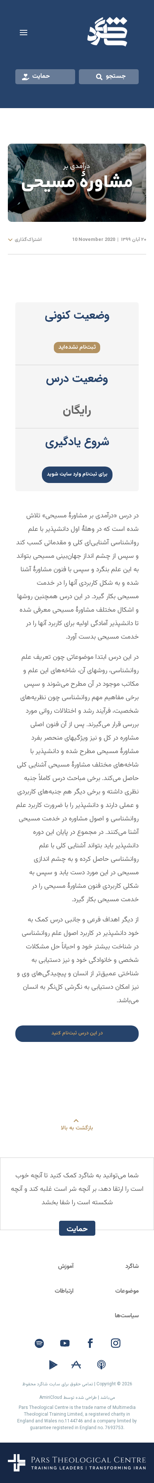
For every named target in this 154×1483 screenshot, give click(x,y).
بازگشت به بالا (77, 1128)
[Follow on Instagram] (115, 1343)
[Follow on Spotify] (39, 1343)
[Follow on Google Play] (53, 1365)
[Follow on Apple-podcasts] (101, 1365)
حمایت (41, 76)
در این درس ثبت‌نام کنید (77, 1033)
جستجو (116, 76)
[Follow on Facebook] (90, 1343)
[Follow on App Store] (76, 1365)
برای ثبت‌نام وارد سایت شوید (77, 474)
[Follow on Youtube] (64, 1343)
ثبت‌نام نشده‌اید (77, 347)
